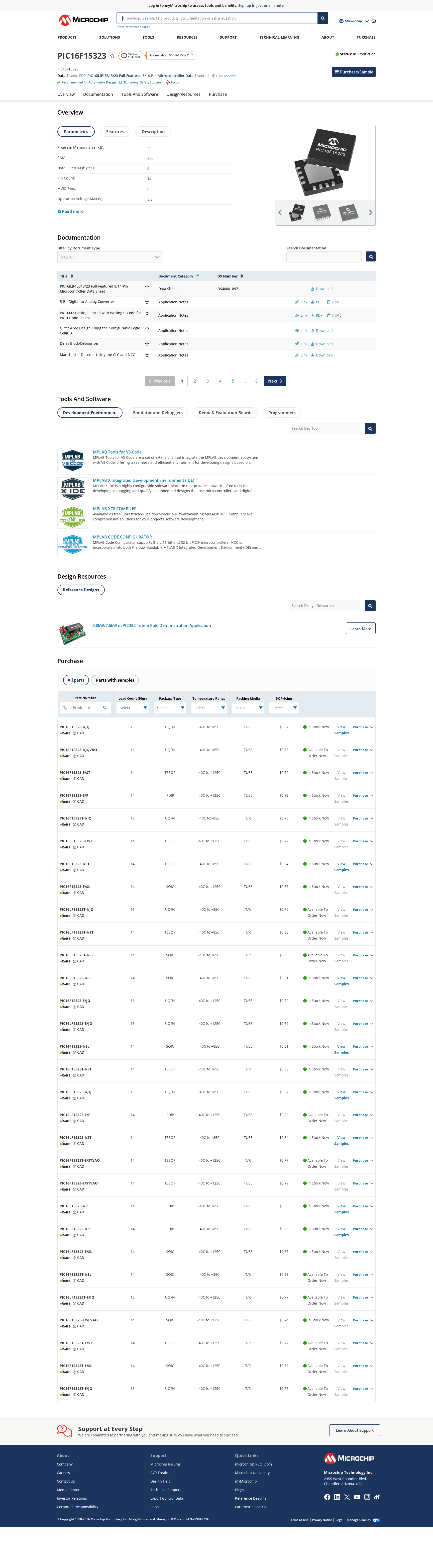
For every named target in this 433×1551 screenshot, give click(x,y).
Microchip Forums (165, 1464)
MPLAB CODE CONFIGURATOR (122, 537)
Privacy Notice (322, 1520)
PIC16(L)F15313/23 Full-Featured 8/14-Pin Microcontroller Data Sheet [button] (145, 75)
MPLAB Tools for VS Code (117, 452)
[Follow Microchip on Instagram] (367, 1498)
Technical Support (165, 1489)
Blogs (239, 1489)
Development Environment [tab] (90, 412)
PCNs (154, 1506)
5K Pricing (284, 698)
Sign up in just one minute (261, 5)
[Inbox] (374, 21)
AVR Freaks (159, 1472)
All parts (76, 680)
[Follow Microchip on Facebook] (327, 1498)
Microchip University (252, 1472)
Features (115, 131)
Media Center (68, 1489)
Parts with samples (115, 680)
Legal (339, 1520)
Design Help (160, 1481)
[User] (353, 21)
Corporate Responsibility (77, 1506)
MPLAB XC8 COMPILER (115, 508)
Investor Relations (72, 1498)
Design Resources (183, 94)
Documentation (98, 94)
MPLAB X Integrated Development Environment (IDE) (143, 480)
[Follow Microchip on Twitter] (347, 1498)
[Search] (322, 18)
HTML (336, 302)
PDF (318, 302)
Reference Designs (250, 1498)
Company (65, 1464)
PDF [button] (82, 75)
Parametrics (76, 131)
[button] (227, 73)
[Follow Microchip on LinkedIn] (337, 1498)
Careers (63, 1472)
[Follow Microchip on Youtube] (357, 1497)
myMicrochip (246, 1481)
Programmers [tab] (282, 412)
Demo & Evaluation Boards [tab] (225, 412)
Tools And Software (140, 94)
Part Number (85, 697)
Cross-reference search (133, 27)
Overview (66, 94)
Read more (72, 211)
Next (272, 381)
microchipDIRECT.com (253, 1464)
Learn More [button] (360, 628)
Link (303, 302)
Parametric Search (250, 1506)
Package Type (170, 698)
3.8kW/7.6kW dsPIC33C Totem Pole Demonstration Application (151, 625)
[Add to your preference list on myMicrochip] (112, 55)
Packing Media (248, 698)
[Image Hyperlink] (83, 25)
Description (153, 131)
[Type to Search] (371, 256)
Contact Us (66, 1481)
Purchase (218, 94)
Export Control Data (166, 1498)
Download (324, 288)
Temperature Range (209, 698)
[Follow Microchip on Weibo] (377, 1498)
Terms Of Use (298, 1520)
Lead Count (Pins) (133, 698)
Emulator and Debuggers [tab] (158, 412)
